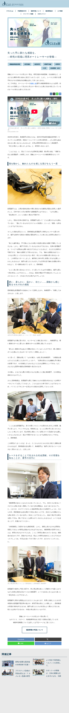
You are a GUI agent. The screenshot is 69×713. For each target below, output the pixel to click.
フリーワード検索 (28, 14)
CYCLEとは (9, 11)
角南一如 (33, 83)
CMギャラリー (42, 14)
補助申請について (36, 11)
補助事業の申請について (34, 630)
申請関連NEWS (22, 11)
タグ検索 (60, 11)
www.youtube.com (13, 131)
